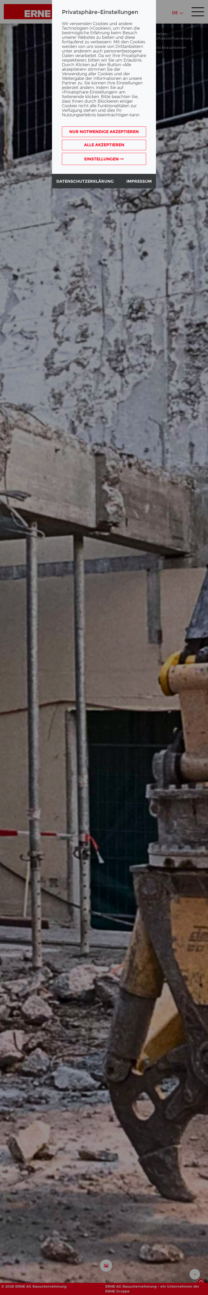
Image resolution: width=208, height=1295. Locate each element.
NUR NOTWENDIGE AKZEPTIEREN (104, 131)
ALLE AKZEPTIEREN (104, 144)
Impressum (139, 181)
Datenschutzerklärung (85, 181)
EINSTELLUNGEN (102, 159)
